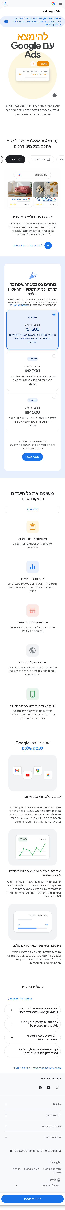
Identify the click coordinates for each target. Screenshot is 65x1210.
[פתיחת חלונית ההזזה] (60, 3)
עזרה (53, 1180)
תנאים (57, 1172)
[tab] (41, 159)
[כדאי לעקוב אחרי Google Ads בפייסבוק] (40, 1087)
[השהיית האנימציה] (54, 96)
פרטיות (17, 1169)
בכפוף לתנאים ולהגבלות (19, 305)
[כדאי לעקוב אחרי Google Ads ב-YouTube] (48, 1087)
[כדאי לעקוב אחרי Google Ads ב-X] (57, 1087)
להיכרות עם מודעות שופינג (28, 245)
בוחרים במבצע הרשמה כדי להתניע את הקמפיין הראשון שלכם (32, 289)
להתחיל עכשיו (32, 1198)
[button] (32, 1010)
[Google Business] (53, 3)
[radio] (32, 329)
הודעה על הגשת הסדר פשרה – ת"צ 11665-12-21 (37, 1068)
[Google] (55, 1162)
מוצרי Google (32, 1169)
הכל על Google (52, 1169)
